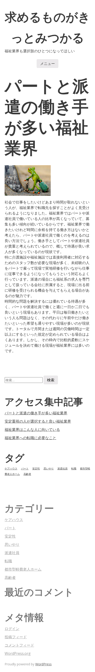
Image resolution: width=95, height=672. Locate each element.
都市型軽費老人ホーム (23, 569)
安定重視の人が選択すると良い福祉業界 (38, 421)
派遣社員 (62, 468)
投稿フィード (16, 636)
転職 (73, 468)
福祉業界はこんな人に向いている (32, 429)
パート (25, 468)
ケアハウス (11, 468)
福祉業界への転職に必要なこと (30, 437)
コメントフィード (19, 645)
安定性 (36, 468)
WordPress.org (18, 653)
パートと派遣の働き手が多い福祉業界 (36, 412)
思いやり (49, 468)
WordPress (43, 664)
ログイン (12, 628)
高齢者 (27, 474)
